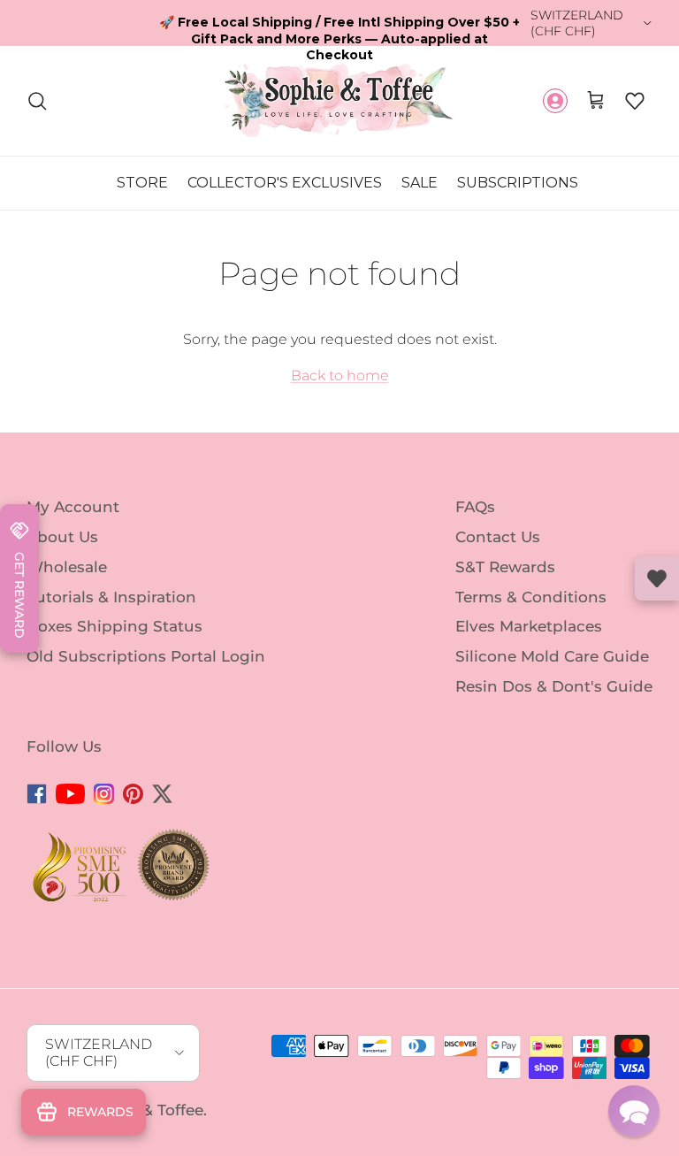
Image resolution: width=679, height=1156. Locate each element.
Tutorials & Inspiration (111, 596)
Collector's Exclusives (284, 182)
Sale (419, 182)
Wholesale (67, 567)
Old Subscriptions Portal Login (146, 656)
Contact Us (497, 537)
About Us (62, 537)
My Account (73, 507)
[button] (634, 101)
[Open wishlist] (657, 578)
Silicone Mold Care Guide (552, 656)
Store (142, 182)
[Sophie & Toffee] (339, 100)
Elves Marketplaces (528, 626)
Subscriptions (517, 182)
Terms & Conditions (531, 596)
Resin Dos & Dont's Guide (553, 686)
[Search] (37, 100)
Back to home (340, 375)
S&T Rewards (505, 567)
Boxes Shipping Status (114, 626)
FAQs (475, 507)
